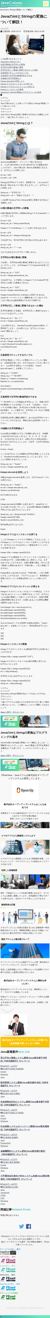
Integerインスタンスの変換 (12, 89)
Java (3, 1077)
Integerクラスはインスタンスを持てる (17, 84)
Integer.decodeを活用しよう (12, 81)
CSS (2, 1198)
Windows (4, 1074)
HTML (3, 1195)
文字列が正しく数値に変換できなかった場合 (19, 70)
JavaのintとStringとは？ (11, 62)
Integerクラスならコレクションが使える (18, 87)
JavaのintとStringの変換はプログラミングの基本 (21, 92)
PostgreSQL (6, 1143)
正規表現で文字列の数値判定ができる (16, 75)
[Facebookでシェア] (28, 1229)
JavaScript (5, 1193)
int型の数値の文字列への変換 (13, 64)
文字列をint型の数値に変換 (12, 67)
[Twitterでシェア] (21, 1229)
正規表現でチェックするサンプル (15, 73)
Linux (3, 1204)
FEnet (24, 1308)
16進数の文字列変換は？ (11, 78)
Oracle (3, 1072)
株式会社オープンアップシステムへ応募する (25, 1042)
